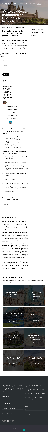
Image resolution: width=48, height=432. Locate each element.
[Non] (46, 428)
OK (24, 430)
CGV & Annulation (6, 416)
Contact (39, 3)
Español (27, 409)
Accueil (3, 27)
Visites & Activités (18, 3)
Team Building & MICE (29, 3)
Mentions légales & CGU (8, 413)
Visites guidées (10, 27)
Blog (44, 3)
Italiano (27, 411)
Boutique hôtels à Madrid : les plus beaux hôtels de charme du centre (35, 394)
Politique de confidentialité (8, 408)
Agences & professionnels (8, 410)
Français (27, 404)
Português (27, 414)
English (26, 406)
